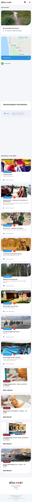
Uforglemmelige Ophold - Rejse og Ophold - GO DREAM (16, 438)
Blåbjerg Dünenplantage (10, 279)
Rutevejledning (7, 57)
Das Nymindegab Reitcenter (11, 331)
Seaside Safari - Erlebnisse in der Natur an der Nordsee (15, 201)
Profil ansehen (7, 171)
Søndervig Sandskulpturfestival (12, 253)
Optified (16, 499)
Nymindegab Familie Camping (11, 357)
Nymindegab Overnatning (10, 306)
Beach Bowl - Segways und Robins (13, 228)
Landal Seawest (7, 174)
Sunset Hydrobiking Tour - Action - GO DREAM (14, 465)
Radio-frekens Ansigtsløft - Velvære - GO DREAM (15, 411)
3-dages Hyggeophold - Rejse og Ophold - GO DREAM (15, 384)
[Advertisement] (16, 83)
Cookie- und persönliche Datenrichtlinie (16, 498)
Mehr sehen (6, 381)
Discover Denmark (16, 485)
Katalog (16, 487)
